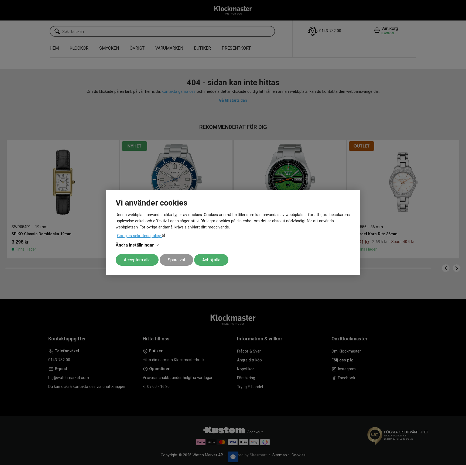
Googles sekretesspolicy (139, 235)
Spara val (176, 259)
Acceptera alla (137, 259)
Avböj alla (211, 259)
